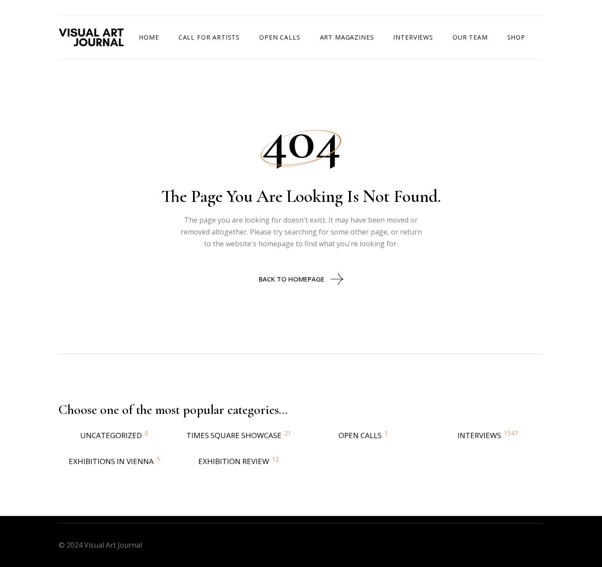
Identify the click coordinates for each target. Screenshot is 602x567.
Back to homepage (291, 278)
